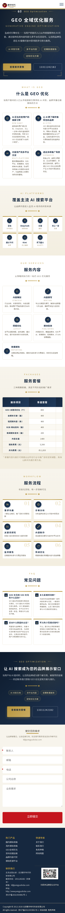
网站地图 (40, 853)
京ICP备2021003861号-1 (16, 894)
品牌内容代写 (12, 857)
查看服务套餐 (17, 66)
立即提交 (32, 816)
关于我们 (40, 842)
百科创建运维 (12, 853)
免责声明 (40, 849)
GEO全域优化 (12, 849)
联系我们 (10, 868)
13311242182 (47, 66)
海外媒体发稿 (12, 845)
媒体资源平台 (12, 860)
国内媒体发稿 (12, 842)
